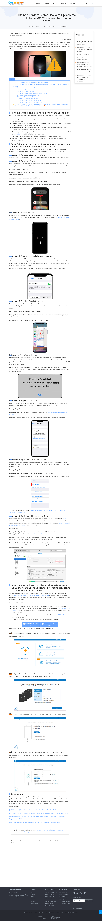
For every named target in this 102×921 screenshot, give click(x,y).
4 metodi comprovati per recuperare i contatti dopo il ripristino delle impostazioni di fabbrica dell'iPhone (84, 57)
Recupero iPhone (50, 26)
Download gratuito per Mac (50, 624)
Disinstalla (51, 912)
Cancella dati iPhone (49, 905)
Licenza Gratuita (34, 903)
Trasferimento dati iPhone (50, 901)
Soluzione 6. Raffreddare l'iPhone (26, 97)
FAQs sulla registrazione (64, 903)
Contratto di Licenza (43, 912)
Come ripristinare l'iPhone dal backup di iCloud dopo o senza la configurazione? (84, 42)
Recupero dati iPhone (49, 903)
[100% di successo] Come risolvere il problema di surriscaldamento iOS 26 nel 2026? (32, 810)
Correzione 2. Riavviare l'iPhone (26, 90)
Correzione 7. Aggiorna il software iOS (27, 99)
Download (33, 898)
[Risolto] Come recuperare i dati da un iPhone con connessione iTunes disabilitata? (84, 78)
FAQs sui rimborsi (63, 899)
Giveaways (33, 901)
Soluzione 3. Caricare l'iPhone (25, 91)
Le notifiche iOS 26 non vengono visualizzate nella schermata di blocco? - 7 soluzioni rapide (34, 822)
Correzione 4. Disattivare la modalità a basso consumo (32, 93)
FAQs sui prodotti (63, 896)
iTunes (65, 519)
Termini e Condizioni (28, 912)
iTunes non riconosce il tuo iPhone (44, 534)
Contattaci (33, 894)
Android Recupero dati (50, 894)
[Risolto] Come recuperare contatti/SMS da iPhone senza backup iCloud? (84, 49)
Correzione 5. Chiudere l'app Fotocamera (28, 95)
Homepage (37, 3)
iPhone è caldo (18, 134)
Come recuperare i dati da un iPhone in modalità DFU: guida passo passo (84, 70)
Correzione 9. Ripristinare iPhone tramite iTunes (30, 102)
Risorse (32, 899)
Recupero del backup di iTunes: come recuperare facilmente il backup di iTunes (84, 64)
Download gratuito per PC (31, 624)
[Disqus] (41, 868)
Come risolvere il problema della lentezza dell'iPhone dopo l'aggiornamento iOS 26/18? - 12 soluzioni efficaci (39, 813)
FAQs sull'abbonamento (64, 901)
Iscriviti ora (88, 901)
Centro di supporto (63, 892)
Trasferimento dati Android (51, 892)
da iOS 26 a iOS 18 (61, 615)
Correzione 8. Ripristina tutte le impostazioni (29, 100)
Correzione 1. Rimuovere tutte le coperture (29, 88)
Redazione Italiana (34, 26)
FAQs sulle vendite (63, 898)
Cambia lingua (79, 908)
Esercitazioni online (63, 894)
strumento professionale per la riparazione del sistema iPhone (31, 595)
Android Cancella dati (49, 896)
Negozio (32, 896)
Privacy (36, 912)
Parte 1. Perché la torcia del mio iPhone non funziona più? (31, 82)
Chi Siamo (33, 892)
